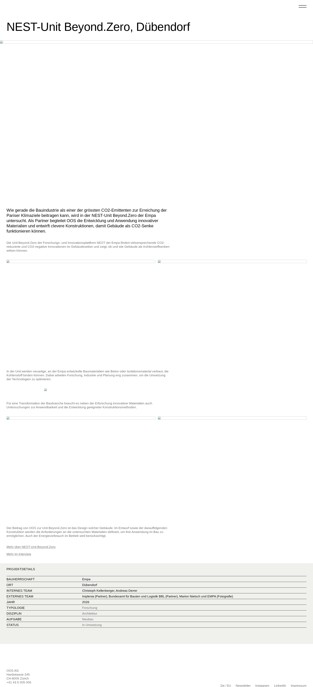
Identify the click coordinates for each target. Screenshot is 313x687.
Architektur (89, 613)
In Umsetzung (92, 625)
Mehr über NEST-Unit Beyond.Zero (31, 547)
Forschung (89, 607)
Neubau (87, 619)
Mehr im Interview (19, 554)
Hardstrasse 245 (18, 674)
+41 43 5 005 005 (19, 682)
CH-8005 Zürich (18, 678)
